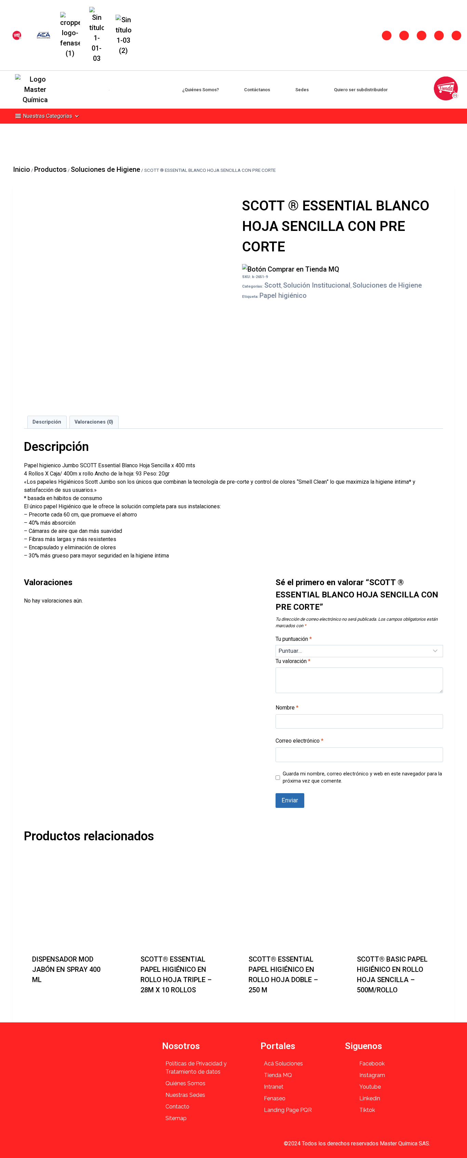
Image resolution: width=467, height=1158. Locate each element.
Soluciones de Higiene (387, 285)
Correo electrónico (299, 740)
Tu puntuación (294, 639)
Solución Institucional (316, 285)
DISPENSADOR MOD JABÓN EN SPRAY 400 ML (66, 969)
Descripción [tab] (46, 422)
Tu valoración (293, 661)
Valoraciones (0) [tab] (94, 422)
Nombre (287, 707)
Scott (272, 285)
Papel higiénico (283, 295)
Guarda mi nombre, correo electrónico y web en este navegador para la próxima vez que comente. (362, 777)
